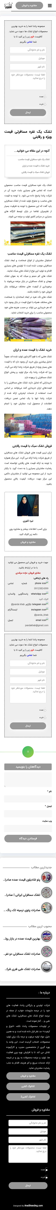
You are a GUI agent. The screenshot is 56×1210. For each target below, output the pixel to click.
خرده (41, 104)
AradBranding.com (33, 1206)
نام (49, 791)
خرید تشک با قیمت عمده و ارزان (36, 166)
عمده (41, 96)
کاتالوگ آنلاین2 (28, 1097)
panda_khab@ (41, 615)
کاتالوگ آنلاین (28, 1086)
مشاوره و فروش (29, 5)
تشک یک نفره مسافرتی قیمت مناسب (34, 159)
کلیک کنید (43, 599)
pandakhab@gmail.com (36, 625)
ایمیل (48, 806)
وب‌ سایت (47, 821)
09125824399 (41, 588)
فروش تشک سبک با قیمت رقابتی (36, 172)
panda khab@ (18, 604)
